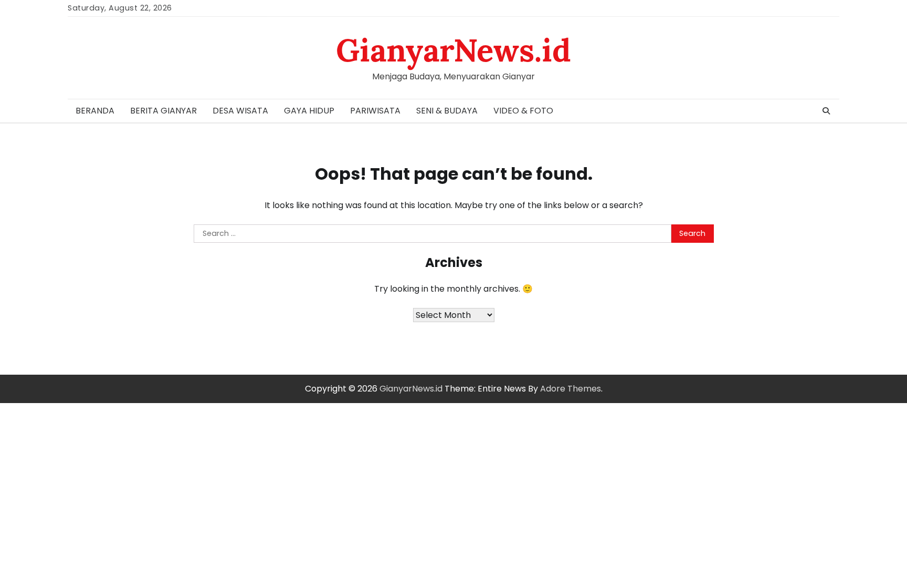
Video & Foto (523, 111)
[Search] (826, 111)
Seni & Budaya (447, 111)
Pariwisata (375, 111)
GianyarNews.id (453, 50)
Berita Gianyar (163, 111)
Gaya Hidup (309, 111)
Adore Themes (570, 389)
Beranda (95, 111)
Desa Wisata (240, 111)
